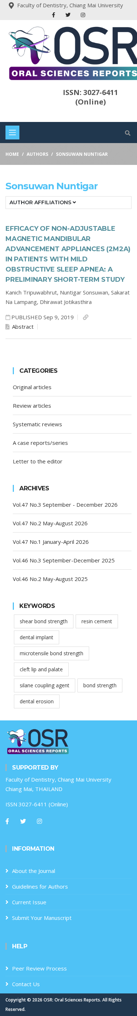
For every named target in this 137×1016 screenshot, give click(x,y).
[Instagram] (83, 14)
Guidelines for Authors (40, 886)
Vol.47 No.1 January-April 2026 (51, 541)
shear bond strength (44, 621)
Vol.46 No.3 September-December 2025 (64, 560)
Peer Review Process (39, 968)
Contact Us (26, 984)
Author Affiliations (41, 202)
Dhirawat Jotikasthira (66, 301)
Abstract (22, 326)
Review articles (32, 405)
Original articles (32, 387)
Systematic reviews (37, 424)
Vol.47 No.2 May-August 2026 (50, 523)
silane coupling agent (44, 685)
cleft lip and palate (41, 669)
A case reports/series (40, 442)
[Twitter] (68, 14)
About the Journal (33, 870)
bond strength (100, 685)
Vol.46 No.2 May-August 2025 (50, 578)
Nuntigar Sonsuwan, (85, 292)
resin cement (96, 621)
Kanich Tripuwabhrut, (32, 292)
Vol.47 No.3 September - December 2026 (65, 504)
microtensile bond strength (51, 653)
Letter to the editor (37, 461)
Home (12, 154)
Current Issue (29, 902)
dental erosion (37, 701)
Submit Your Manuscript (42, 917)
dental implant (36, 637)
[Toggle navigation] (12, 132)
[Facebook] (54, 14)
